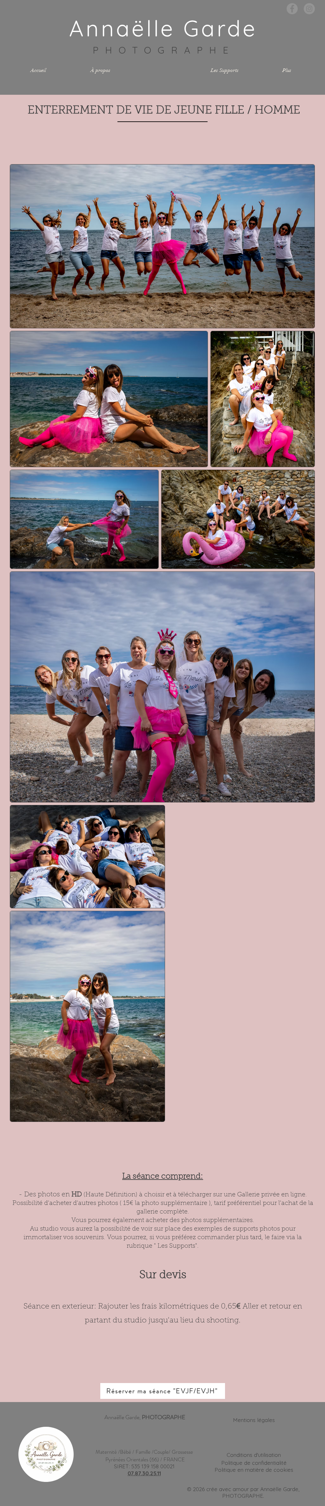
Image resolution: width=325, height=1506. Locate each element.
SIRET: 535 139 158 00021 (144, 1466)
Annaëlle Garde (163, 28)
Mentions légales (254, 1420)
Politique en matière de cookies (254, 1469)
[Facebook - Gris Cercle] (292, 8)
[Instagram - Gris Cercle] (309, 8)
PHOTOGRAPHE (164, 50)
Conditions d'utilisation (254, 1454)
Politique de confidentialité (254, 1462)
